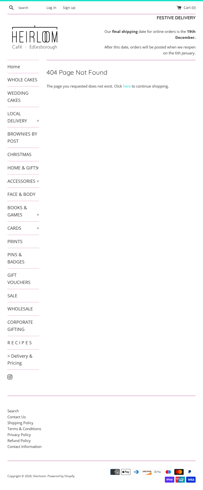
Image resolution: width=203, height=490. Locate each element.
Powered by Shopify (61, 476)
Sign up (69, 7)
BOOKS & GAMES (23, 211)
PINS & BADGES (16, 258)
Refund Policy (19, 440)
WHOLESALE (20, 309)
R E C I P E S (19, 343)
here (127, 86)
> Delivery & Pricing (19, 359)
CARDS (23, 228)
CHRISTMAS (19, 154)
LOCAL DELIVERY (23, 117)
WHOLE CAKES (22, 80)
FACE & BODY (21, 194)
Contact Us (16, 416)
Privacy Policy (19, 434)
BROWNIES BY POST (22, 137)
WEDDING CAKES (17, 96)
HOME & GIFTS (23, 168)
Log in (51, 7)
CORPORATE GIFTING (20, 325)
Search (13, 410)
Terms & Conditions (24, 428)
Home (13, 67)
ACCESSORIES (23, 181)
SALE (12, 296)
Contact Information (24, 446)
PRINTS (15, 241)
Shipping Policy (20, 422)
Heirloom (39, 476)
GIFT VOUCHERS (18, 278)
